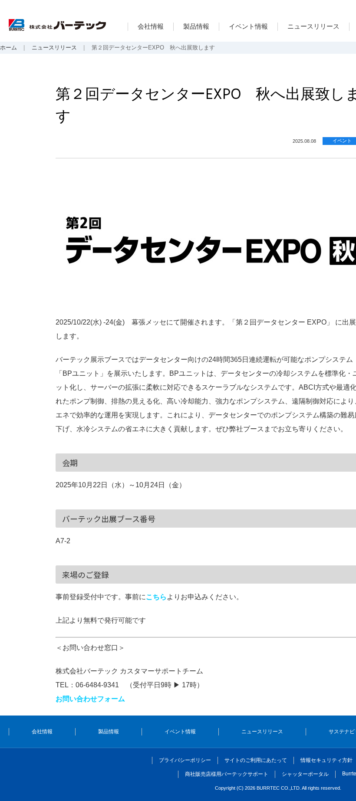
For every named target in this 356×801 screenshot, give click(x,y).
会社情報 (151, 26)
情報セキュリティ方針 (326, 760)
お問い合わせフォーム (90, 699)
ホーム (8, 47)
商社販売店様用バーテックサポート (226, 774)
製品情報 (196, 26)
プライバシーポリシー (185, 760)
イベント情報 (248, 26)
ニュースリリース (313, 26)
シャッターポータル (305, 774)
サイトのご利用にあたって (255, 760)
